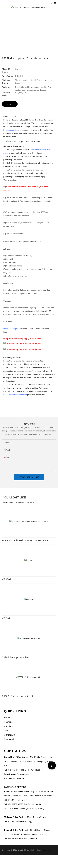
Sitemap (46, 850)
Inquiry (10, 104)
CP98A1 (6, 579)
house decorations (11, 130)
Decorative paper (10, 328)
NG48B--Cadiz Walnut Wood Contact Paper (25, 540)
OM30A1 (7, 618)
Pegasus (30, 502)
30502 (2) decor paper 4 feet (17, 696)
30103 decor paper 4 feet (15, 657)
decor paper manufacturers (15, 395)
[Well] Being (8, 502)
